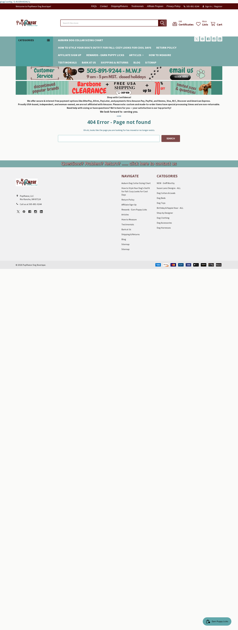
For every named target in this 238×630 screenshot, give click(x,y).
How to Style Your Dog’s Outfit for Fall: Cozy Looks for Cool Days (104, 47)
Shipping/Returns (119, 6)
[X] (196, 38)
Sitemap (150, 62)
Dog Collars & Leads (166, 193)
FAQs (94, 6)
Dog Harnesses (164, 227)
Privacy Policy (173, 6)
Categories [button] (26, 40)
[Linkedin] (219, 38)
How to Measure (160, 55)
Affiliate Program (155, 6)
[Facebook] (208, 38)
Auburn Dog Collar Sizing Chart (80, 40)
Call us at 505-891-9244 (31, 204)
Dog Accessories (164, 222)
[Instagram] (214, 38)
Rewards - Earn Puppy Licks (105, 55)
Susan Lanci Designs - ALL (169, 188)
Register (218, 6)
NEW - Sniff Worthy (166, 183)
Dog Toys (161, 203)
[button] (119, 73)
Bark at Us (89, 62)
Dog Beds (161, 198)
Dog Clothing (163, 217)
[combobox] (113, 23)
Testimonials (137, 6)
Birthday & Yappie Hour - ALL (170, 208)
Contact (104, 6)
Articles (135, 55)
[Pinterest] (202, 38)
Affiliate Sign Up (69, 55)
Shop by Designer (165, 212)
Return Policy (166, 47)
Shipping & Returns (114, 62)
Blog (136, 62)
